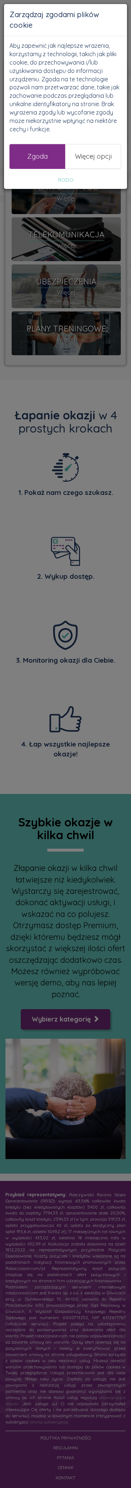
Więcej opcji (93, 156)
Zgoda (37, 156)
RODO (66, 180)
